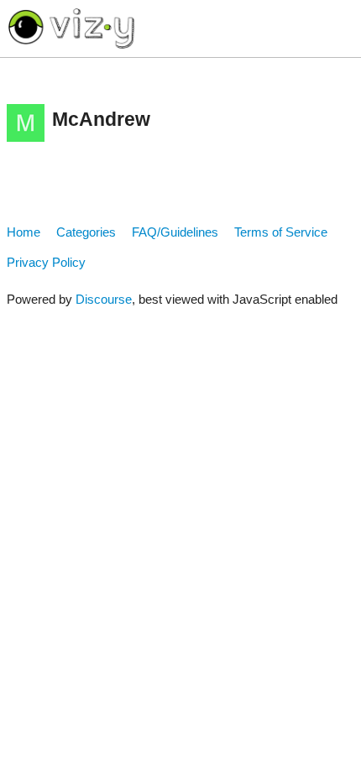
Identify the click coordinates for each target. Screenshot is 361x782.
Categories (86, 232)
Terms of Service (280, 232)
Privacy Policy (46, 262)
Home (23, 232)
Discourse (104, 299)
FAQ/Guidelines (175, 232)
